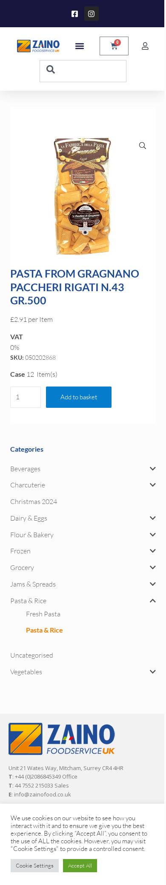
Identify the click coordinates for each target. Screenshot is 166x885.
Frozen (20, 551)
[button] (79, 46)
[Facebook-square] (75, 13)
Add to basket (78, 397)
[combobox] (83, 71)
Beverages (25, 468)
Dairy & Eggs (28, 518)
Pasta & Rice (28, 600)
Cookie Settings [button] (35, 865)
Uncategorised (31, 655)
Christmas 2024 (33, 501)
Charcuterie (27, 485)
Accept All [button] (80, 865)
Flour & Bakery (32, 534)
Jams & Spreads (33, 584)
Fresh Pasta (43, 614)
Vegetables (26, 671)
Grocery (22, 567)
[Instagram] (91, 13)
